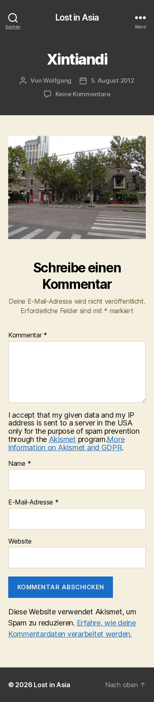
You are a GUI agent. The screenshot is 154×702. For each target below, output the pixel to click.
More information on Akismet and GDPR (66, 443)
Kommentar (27, 335)
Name (19, 463)
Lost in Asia (77, 17)
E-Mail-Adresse (33, 502)
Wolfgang (57, 80)
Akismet (62, 439)
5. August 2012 (112, 80)
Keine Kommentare (82, 94)
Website (20, 541)
